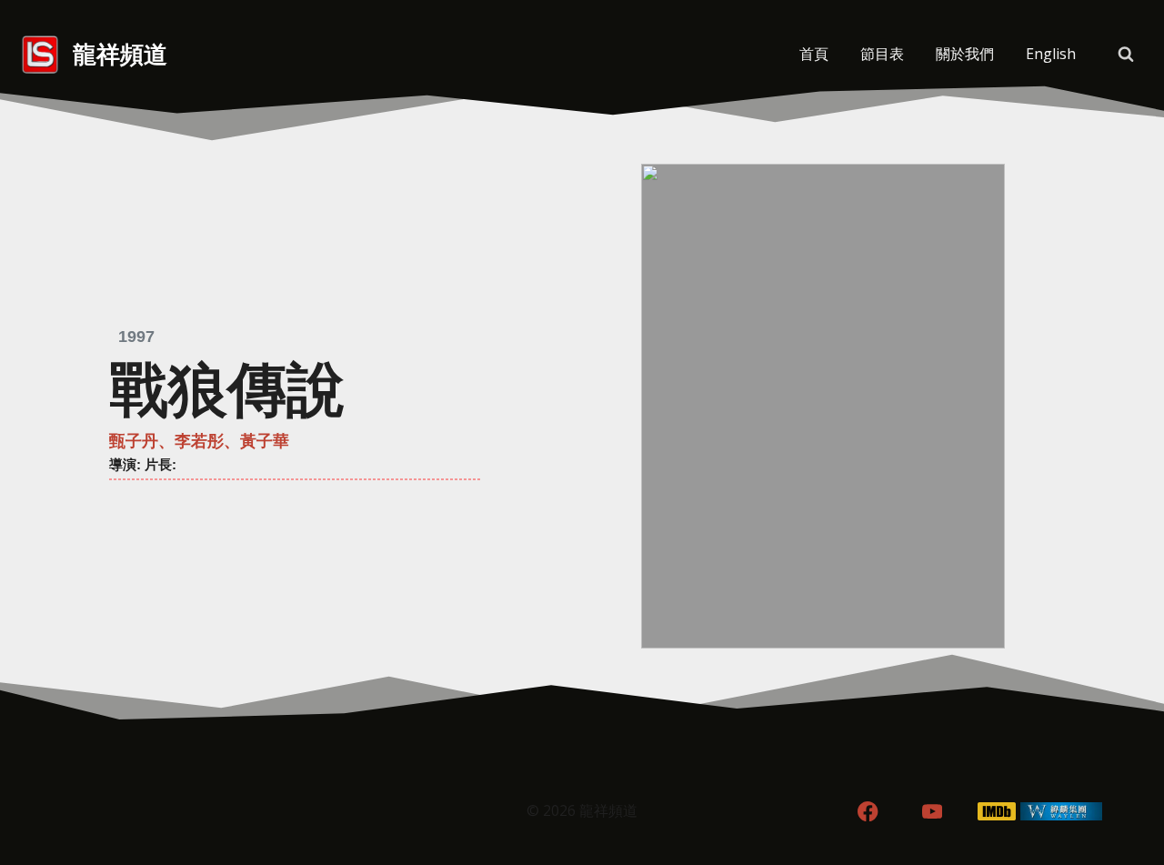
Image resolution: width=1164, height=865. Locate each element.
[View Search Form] (1125, 54)
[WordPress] (1060, 811)
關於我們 (965, 54)
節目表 (882, 54)
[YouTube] (932, 811)
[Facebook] (868, 811)
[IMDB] (997, 811)
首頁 (813, 54)
